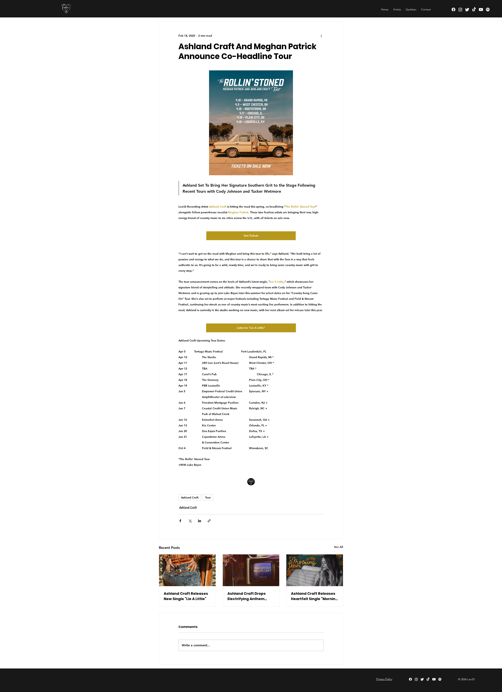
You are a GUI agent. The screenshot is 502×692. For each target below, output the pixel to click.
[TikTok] (474, 9)
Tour (208, 497)
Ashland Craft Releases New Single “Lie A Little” (186, 596)
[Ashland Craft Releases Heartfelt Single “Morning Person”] (314, 570)
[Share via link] (209, 521)
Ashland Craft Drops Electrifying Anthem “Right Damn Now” (246, 596)
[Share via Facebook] (180, 521)
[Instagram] (460, 9)
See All (338, 547)
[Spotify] (487, 9)
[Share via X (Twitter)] (190, 521)
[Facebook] (453, 9)
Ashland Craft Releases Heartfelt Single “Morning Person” (314, 596)
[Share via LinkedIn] (199, 521)
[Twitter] (467, 9)
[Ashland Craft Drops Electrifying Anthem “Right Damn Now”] (251, 570)
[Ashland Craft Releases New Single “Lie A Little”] (187, 570)
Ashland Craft (189, 497)
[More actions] (321, 35)
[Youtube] (480, 9)
